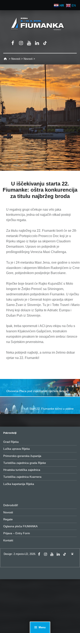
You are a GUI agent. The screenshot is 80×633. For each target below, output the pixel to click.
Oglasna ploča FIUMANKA (20, 526)
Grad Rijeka (11, 441)
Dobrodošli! (10, 505)
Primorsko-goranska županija (22, 456)
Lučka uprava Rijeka (16, 448)
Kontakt (8, 540)
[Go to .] (5, 58)
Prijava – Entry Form (16, 533)
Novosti (8, 512)
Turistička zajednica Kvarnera (22, 476)
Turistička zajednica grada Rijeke (24, 462)
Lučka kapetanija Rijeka (18, 484)
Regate (8, 519)
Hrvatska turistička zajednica (21, 469)
